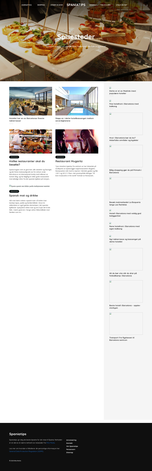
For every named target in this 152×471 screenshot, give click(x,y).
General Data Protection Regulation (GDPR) (26, 451)
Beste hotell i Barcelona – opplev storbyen (124, 306)
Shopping (41, 5)
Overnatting (26, 5)
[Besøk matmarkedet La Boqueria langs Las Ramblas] (126, 188)
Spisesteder (14, 157)
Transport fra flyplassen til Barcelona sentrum (121, 338)
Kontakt (69, 443)
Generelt (92, 5)
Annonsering (71, 440)
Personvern (70, 449)
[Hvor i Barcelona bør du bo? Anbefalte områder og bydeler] (126, 124)
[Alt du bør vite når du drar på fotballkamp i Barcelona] (126, 259)
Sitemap (69, 453)
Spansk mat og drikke (23, 195)
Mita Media (50, 443)
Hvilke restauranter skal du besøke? (27, 163)
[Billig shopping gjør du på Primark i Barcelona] (126, 156)
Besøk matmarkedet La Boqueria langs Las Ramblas (124, 203)
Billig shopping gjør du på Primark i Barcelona (125, 171)
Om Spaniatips (72, 446)
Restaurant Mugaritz (69, 161)
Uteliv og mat (121, 5)
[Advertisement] (126, 378)
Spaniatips (76, 5)
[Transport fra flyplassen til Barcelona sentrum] (126, 323)
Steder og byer (57, 5)
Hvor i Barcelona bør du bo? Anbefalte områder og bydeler (123, 139)
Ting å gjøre (105, 5)
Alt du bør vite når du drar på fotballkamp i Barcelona (123, 274)
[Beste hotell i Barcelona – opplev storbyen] (126, 291)
